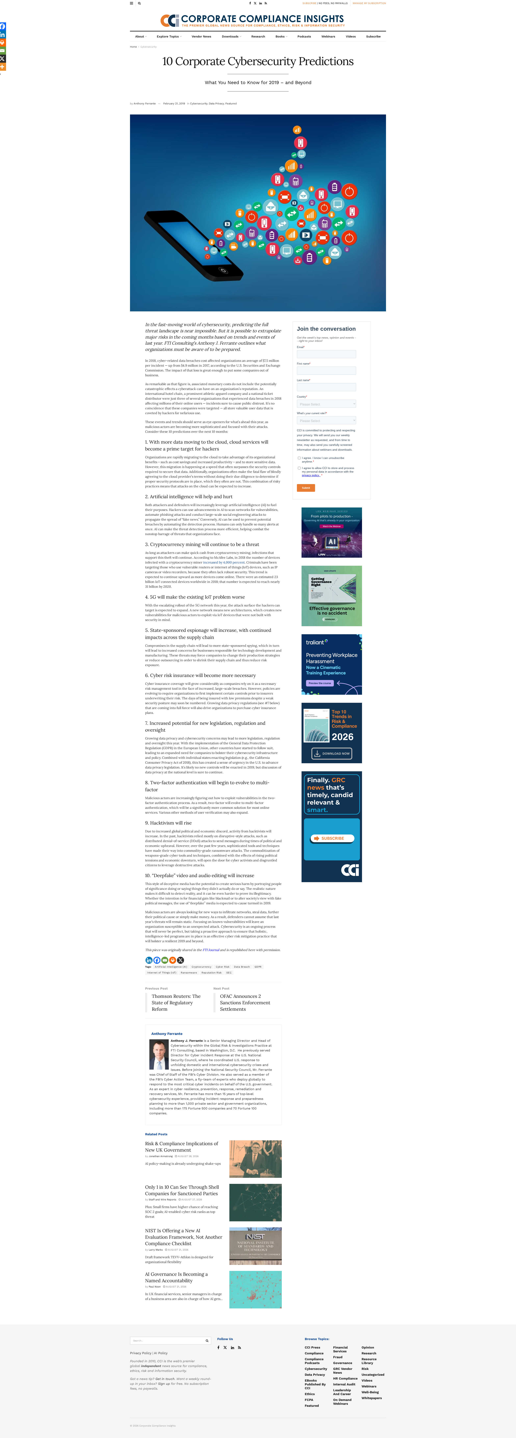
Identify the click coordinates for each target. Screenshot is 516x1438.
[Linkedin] (149, 960)
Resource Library (369, 1361)
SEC (229, 972)
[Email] (164, 960)
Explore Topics (168, 36)
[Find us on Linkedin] (232, 1348)
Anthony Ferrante (145, 103)
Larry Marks (156, 1249)
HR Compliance (345, 1378)
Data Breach (242, 966)
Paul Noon (155, 1286)
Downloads (230, 36)
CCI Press (312, 1347)
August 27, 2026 (191, 1199)
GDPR (258, 966)
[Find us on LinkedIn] (260, 3)
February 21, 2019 (174, 103)
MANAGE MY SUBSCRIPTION (369, 3)
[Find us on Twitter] (255, 3)
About (139, 36)
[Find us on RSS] (266, 3)
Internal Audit (344, 1384)
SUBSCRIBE (309, 3)
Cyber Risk (222, 966)
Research (258, 36)
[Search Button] (139, 3)
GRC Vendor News (342, 1371)
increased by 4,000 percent (224, 562)
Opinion (368, 1347)
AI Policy (160, 1353)
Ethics (310, 1394)
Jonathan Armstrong (161, 1156)
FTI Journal (211, 950)
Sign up (164, 1384)
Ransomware (189, 972)
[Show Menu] (131, 3)
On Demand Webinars (342, 1402)
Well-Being (370, 1392)
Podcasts (304, 36)
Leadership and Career (342, 1392)
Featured (231, 103)
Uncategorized (373, 1375)
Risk (365, 1369)
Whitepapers (372, 1398)
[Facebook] (156, 960)
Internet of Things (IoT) (161, 972)
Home (133, 46)
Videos (351, 36)
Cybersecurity (148, 46)
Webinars (328, 36)
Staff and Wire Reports (162, 1199)
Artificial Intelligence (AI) (171, 966)
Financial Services (340, 1349)
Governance (342, 1363)
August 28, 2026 (188, 1156)
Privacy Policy (140, 1353)
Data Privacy (216, 103)
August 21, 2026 (177, 1249)
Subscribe (373, 36)
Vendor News (201, 36)
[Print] (172, 960)
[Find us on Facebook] (250, 3)
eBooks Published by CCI (315, 1384)
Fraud (337, 1357)
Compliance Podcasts (314, 1361)
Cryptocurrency (201, 966)
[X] (180, 960)
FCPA (309, 1400)
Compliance (314, 1353)
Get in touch (165, 1379)
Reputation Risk (212, 972)
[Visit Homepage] (258, 18)
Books (280, 36)
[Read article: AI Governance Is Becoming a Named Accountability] (255, 1289)
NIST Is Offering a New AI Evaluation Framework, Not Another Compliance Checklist (183, 1237)
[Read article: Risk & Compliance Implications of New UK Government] (255, 1159)
